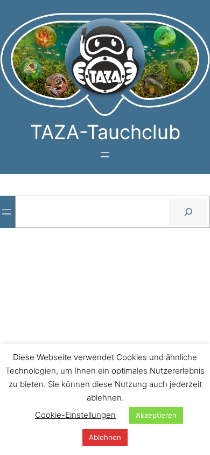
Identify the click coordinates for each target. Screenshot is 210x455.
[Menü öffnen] (105, 154)
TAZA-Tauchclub (105, 132)
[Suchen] (188, 211)
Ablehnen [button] (105, 437)
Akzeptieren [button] (156, 415)
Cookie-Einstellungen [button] (75, 415)
